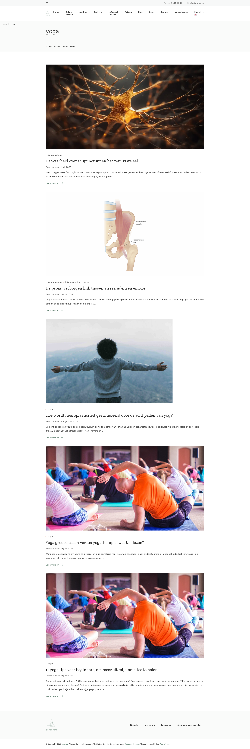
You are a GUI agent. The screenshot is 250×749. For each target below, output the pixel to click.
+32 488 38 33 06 (174, 3)
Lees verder (52, 183)
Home (56, 12)
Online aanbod (69, 13)
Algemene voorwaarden (189, 725)
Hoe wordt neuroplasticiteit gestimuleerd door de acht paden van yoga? (110, 415)
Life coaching (72, 282)
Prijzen (128, 12)
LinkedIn (134, 725)
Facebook (166, 725)
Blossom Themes (132, 744)
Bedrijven (98, 12)
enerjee (65, 744)
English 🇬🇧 (197, 13)
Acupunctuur (55, 155)
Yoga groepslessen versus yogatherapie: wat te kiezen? (95, 542)
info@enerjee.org (197, 3)
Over (151, 12)
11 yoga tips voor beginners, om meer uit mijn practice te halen (102, 669)
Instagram (150, 725)
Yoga (86, 282)
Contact (164, 12)
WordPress (165, 744)
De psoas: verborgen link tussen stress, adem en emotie (95, 288)
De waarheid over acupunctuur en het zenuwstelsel (92, 160)
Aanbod (83, 12)
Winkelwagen (181, 12)
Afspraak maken (114, 13)
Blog (140, 12)
